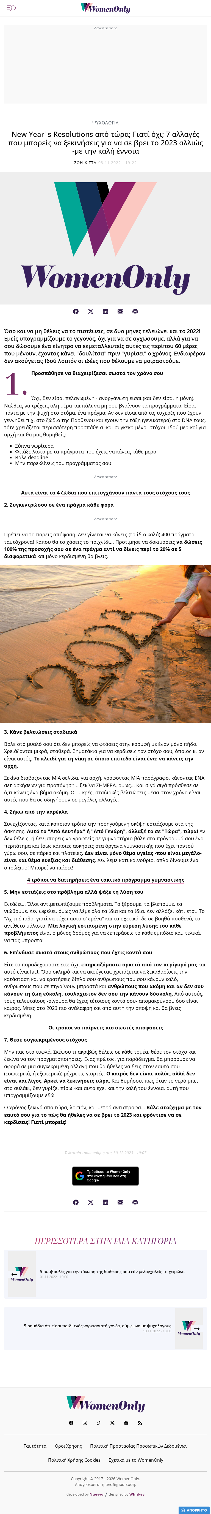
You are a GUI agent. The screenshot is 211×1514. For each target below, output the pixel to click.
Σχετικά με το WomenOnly (136, 1460)
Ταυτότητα (35, 1446)
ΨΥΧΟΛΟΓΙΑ (105, 123)
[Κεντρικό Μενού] (11, 8)
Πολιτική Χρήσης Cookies (74, 1460)
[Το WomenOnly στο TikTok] (98, 1423)
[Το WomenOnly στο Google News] (126, 1423)
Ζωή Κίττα (85, 162)
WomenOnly (105, 1404)
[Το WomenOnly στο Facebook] (71, 1423)
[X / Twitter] (91, 311)
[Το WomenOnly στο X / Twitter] (112, 1423)
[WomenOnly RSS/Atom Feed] (140, 1423)
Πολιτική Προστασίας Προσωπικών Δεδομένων (139, 1446)
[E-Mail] (120, 311)
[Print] (135, 311)
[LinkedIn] (105, 311)
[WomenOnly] (105, 8)
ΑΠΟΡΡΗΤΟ (197, 1510)
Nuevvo (96, 1494)
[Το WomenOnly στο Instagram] (85, 1423)
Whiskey (137, 1494)
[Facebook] (76, 311)
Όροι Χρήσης (68, 1446)
